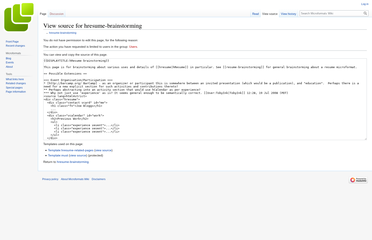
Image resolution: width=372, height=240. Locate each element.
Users (133, 46)
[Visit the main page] (19, 17)
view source (103, 150)
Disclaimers (98, 179)
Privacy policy (50, 179)
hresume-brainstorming (62, 32)
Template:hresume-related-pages (70, 150)
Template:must (58, 155)
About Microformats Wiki (75, 179)
